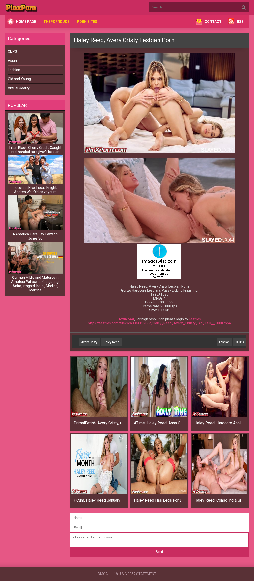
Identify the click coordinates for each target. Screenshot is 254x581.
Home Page (26, 22)
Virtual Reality (19, 88)
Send (159, 552)
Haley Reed (111, 342)
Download (126, 319)
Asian (12, 61)
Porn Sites (87, 22)
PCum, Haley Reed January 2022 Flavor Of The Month (97, 500)
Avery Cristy (89, 342)
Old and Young (19, 79)
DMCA (103, 574)
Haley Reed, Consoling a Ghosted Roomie (218, 500)
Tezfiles (195, 319)
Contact (213, 22)
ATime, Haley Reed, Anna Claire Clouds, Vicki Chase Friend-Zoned (157, 423)
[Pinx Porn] (35, 7)
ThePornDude (56, 22)
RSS (240, 22)
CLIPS (12, 51)
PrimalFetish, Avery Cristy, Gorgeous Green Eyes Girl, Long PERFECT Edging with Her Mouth (97, 423)
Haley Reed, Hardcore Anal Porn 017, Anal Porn (218, 423)
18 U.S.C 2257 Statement (135, 574)
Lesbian (14, 70)
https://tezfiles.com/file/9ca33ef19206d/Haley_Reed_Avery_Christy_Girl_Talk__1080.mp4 (159, 323)
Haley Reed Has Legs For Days (157, 500)
